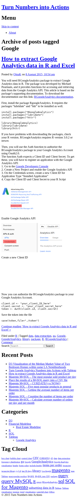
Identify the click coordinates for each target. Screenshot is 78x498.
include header (36, 466)
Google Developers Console (32, 166)
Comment (7, 342)
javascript (67, 466)
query (63, 475)
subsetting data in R (41, 488)
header (15, 466)
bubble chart (15, 458)
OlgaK (17, 74)
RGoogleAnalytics (56, 339)
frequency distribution (10, 462)
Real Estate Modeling (28, 427)
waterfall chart (42, 492)
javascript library (8, 471)
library (26, 339)
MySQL (31, 476)
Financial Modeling (20, 423)
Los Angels (46, 471)
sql (61, 481)
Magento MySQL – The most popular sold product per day (42, 376)
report (39, 482)
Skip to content (10, 26)
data (30, 335)
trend (22, 492)
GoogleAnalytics (11, 339)
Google (61, 335)
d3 (52, 458)
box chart (5, 458)
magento (61, 470)
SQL (11, 433)
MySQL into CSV (42, 476)
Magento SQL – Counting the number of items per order (41, 396)
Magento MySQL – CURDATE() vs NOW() (34, 383)
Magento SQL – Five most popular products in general (40, 386)
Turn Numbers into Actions (35, 7)
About (12, 32)
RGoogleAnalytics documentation (53, 96)
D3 (10, 420)
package (35, 339)
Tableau (13, 436)
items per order (52, 465)
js (17, 471)
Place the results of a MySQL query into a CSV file (38, 380)
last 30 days (27, 471)
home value (24, 466)
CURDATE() (44, 458)
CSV (36, 458)
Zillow (52, 492)
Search (5, 345)
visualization (30, 492)
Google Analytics (26, 440)
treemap (16, 492)
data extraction (43, 335)
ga (54, 335)
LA (19, 471)
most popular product (18, 476)
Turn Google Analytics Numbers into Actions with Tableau (42, 370)
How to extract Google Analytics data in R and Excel (38, 62)
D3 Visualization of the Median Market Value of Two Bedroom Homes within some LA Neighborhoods (39, 365)
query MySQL (16, 481)
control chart (26, 458)
